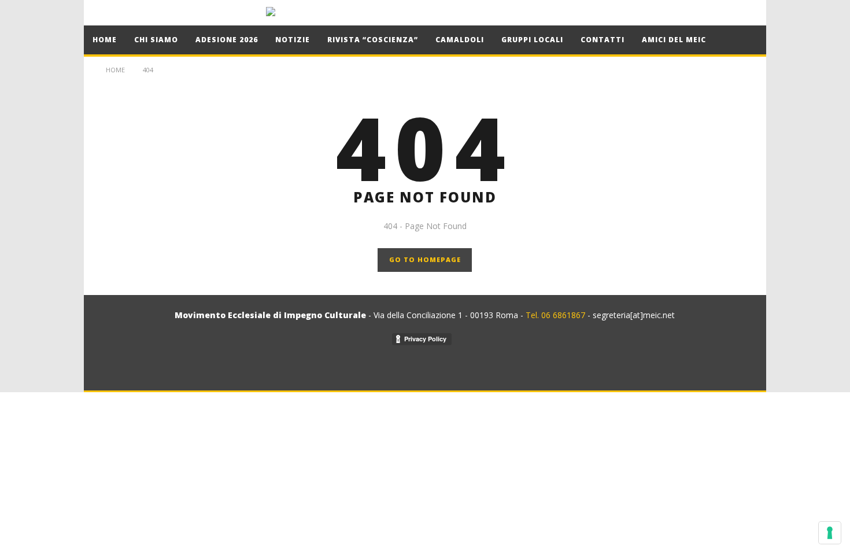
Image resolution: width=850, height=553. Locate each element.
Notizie (292, 40)
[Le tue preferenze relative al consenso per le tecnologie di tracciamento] (830, 533)
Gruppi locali (532, 40)
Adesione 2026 (226, 40)
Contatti (602, 40)
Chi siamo (156, 40)
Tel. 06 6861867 (556, 314)
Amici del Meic (674, 40)
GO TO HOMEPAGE (425, 259)
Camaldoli (459, 40)
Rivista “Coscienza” (372, 40)
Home (105, 40)
